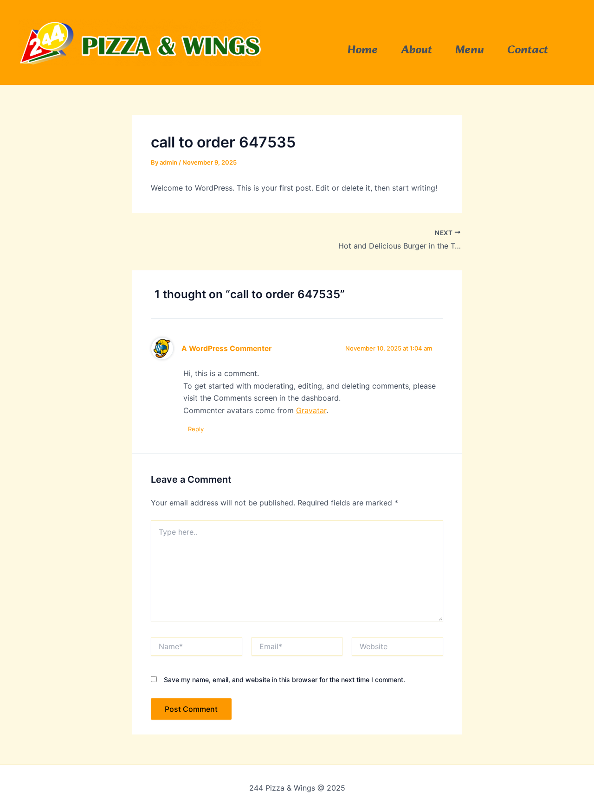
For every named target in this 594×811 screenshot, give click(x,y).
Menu (469, 50)
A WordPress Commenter (226, 348)
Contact (527, 50)
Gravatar (311, 410)
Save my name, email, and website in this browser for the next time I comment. (284, 679)
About (416, 50)
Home (363, 50)
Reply (196, 429)
